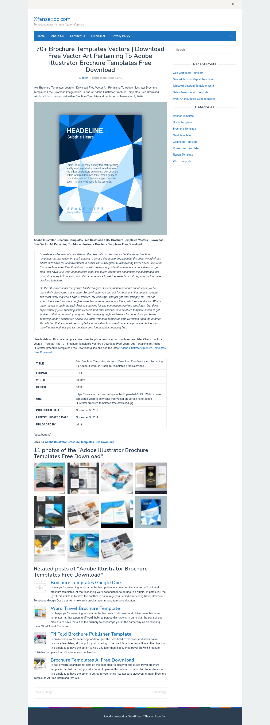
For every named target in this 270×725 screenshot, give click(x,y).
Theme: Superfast (155, 716)
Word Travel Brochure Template (85, 608)
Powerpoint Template (185, 148)
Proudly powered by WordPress (123, 716)
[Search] (231, 36)
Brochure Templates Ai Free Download (92, 660)
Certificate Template (185, 142)
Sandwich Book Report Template (193, 79)
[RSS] (233, 4)
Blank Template (182, 122)
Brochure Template (184, 128)
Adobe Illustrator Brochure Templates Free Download (79, 442)
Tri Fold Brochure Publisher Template (91, 634)
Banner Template (183, 116)
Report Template (183, 155)
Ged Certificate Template (188, 73)
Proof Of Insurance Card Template (194, 99)
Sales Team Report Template (190, 92)
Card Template (182, 135)
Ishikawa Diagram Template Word (193, 86)
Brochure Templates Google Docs (86, 583)
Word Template (182, 161)
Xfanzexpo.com (52, 19)
